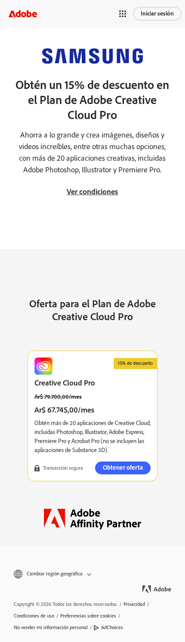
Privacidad (134, 604)
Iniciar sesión (157, 13)
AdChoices (112, 627)
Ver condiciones (92, 191)
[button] (123, 14)
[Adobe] (22, 13)
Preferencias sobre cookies (88, 616)
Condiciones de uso (34, 616)
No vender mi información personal (51, 627)
